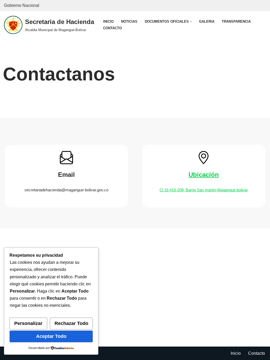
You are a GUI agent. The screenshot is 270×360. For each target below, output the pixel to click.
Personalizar (28, 323)
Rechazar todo (71, 323)
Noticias (129, 21)
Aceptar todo (51, 336)
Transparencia (236, 21)
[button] (191, 21)
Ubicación (204, 174)
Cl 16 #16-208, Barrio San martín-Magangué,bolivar (204, 190)
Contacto (112, 28)
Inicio (108, 21)
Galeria (206, 21)
